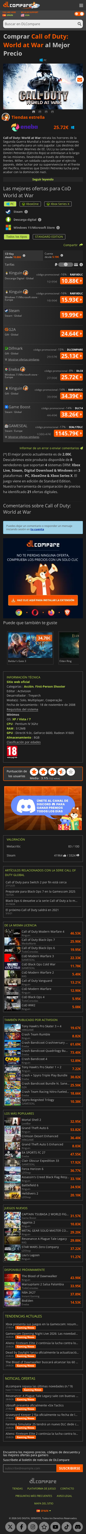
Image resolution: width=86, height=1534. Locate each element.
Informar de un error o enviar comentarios (50, 448)
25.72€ (70, 377)
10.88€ (70, 280)
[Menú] (81, 5)
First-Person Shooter (50, 686)
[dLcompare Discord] (77, 1527)
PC (12, 204)
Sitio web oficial (18, 682)
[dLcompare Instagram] (32, 1527)
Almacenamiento (19, 737)
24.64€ (70, 333)
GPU (10, 733)
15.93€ (70, 299)
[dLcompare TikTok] (65, 1527)
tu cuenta (37, 529)
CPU (10, 724)
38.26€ (70, 414)
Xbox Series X (60, 204)
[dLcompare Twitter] (9, 1527)
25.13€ (70, 355)
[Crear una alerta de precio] (80, 80)
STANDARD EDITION (49, 237)
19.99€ (70, 314)
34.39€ (70, 395)
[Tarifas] (65, 264)
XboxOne (32, 204)
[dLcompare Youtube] (54, 1527)
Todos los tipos (16, 237)
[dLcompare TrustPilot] (43, 1527)
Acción (29, 686)
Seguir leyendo (43, 179)
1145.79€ (67, 433)
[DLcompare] (43, 1480)
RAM (10, 728)
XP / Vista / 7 (21, 719)
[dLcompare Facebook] (20, 1527)
